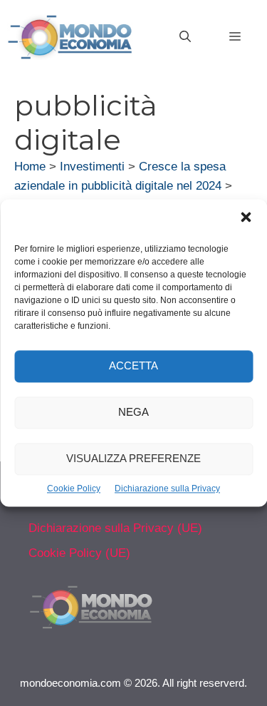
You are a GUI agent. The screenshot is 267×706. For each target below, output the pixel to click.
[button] (246, 219)
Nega (133, 412)
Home (30, 166)
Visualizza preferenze (133, 459)
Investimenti (92, 166)
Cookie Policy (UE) (79, 553)
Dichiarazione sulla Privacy (167, 488)
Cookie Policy (73, 488)
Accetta (133, 366)
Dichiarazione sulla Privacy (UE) (115, 528)
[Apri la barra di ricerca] (185, 37)
